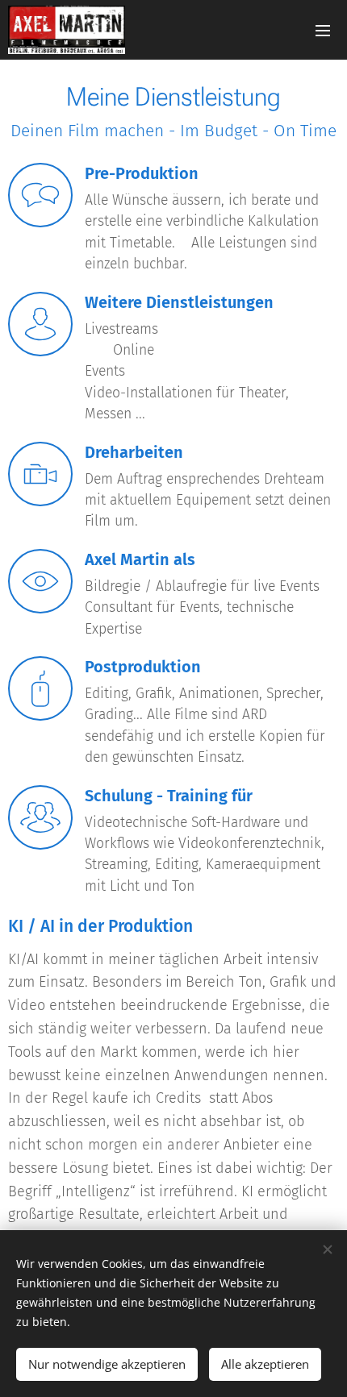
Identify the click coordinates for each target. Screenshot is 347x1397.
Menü (323, 30)
